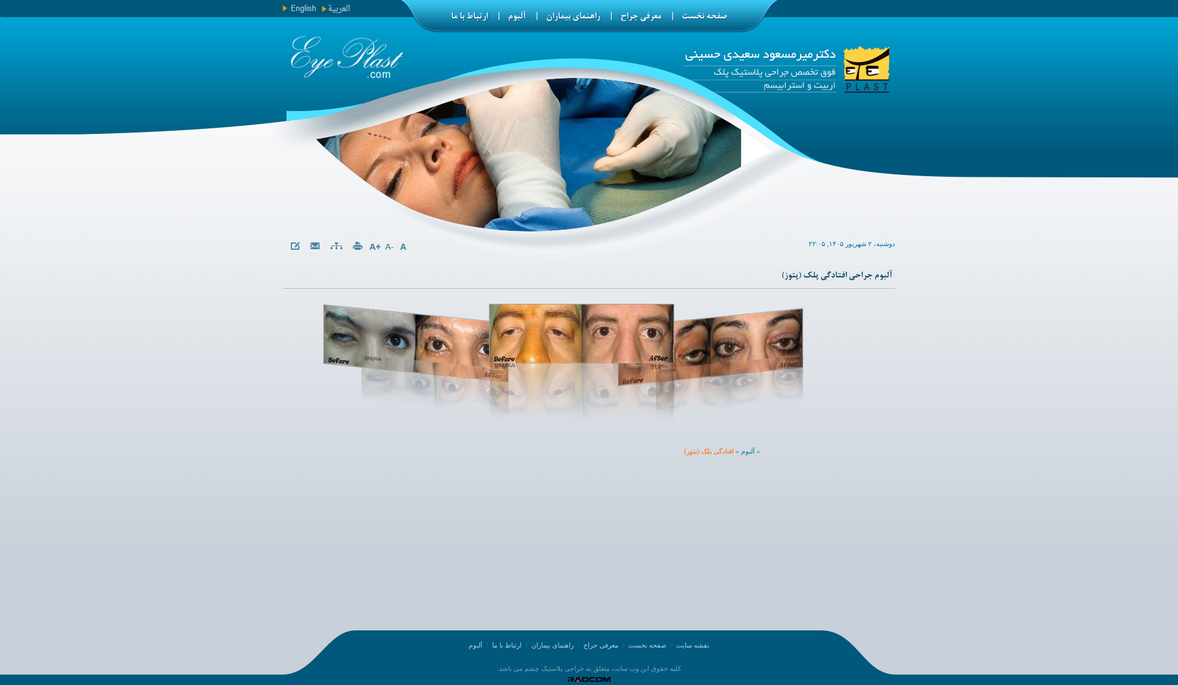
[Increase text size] (374, 247)
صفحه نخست (647, 645)
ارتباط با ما (507, 645)
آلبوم (748, 451)
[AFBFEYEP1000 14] (581, 361)
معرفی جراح (600, 645)
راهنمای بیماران (552, 645)
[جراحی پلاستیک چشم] (786, 91)
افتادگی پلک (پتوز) (709, 451)
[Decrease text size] (388, 247)
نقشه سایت (692, 645)
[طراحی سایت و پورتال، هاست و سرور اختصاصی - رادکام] (589, 679)
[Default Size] (402, 247)
